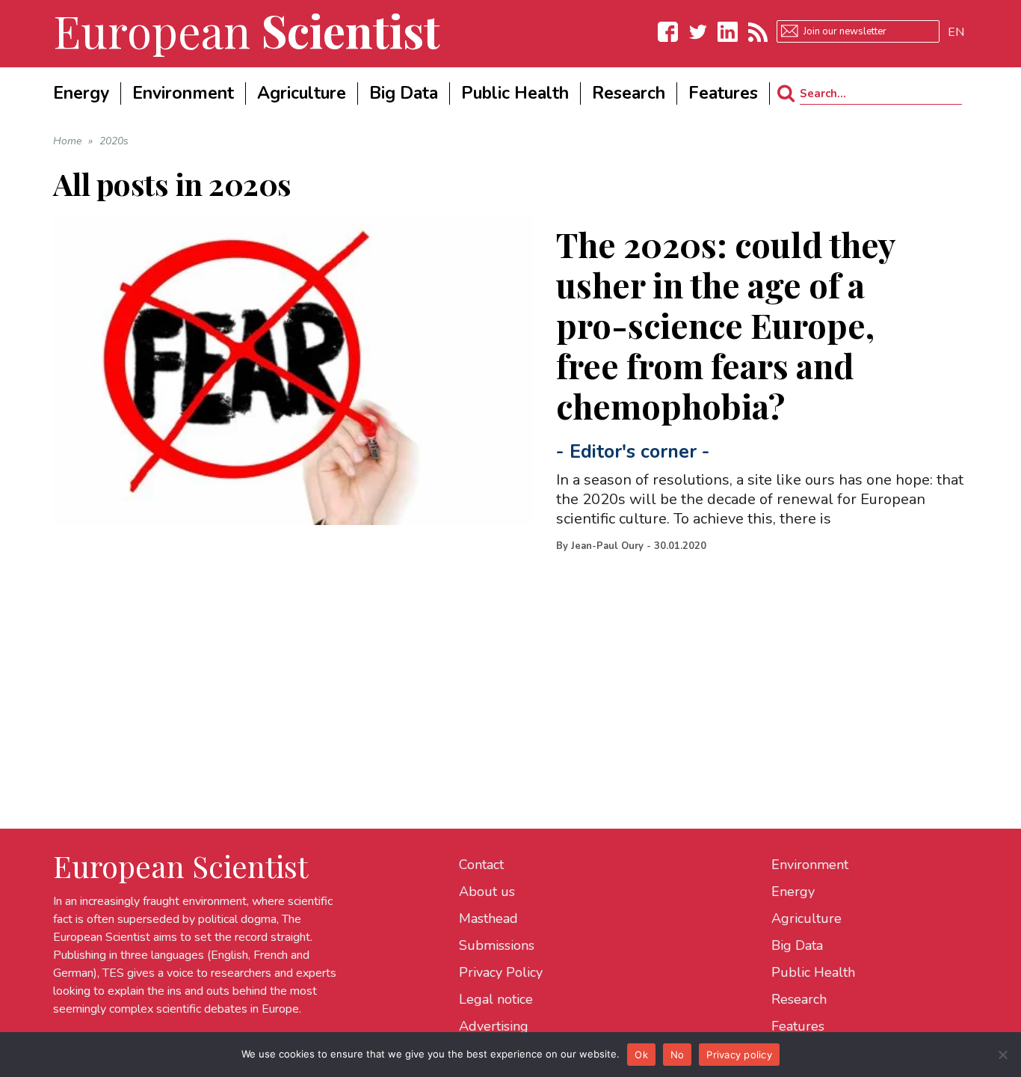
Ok (641, 1055)
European (246, 30)
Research (799, 999)
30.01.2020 (680, 546)
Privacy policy (739, 1055)
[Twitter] (698, 32)
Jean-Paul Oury (607, 546)
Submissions (496, 945)
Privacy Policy (501, 972)
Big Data (797, 945)
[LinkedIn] (728, 32)
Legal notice (496, 999)
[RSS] (758, 32)
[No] (1002, 1054)
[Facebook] (668, 32)
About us (487, 891)
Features (797, 1026)
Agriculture (806, 918)
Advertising (493, 1026)
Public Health (813, 972)
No (677, 1055)
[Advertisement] (501, 668)
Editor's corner (633, 451)
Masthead (488, 918)
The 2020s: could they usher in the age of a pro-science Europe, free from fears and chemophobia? (725, 324)
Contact (481, 865)
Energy (793, 891)
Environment (809, 865)
